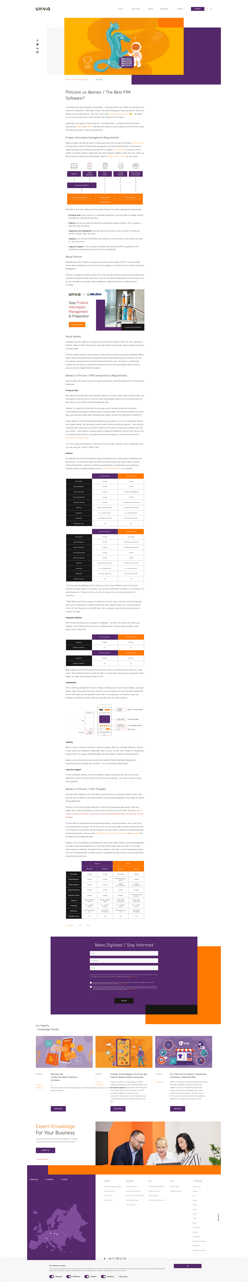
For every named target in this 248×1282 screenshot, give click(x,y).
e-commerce (119, 149)
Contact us (45, 1150)
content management (119, 833)
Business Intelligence (153, 1195)
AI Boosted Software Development (156, 1186)
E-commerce (70, 925)
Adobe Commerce (197, 1186)
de (211, 9)
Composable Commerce (109, 1191)
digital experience (103, 833)
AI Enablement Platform (131, 1186)
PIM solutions (138, 143)
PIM (80, 925)
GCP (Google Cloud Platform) (199, 1250)
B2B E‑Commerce (108, 1195)
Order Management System (132, 1200)
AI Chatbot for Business (153, 1191)
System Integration (175, 1186)
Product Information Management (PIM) (135, 1195)
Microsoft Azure (196, 1246)
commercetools (196, 1227)
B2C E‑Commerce (108, 1200)
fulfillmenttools (196, 1236)
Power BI (195, 1214)
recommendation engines (111, 468)
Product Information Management (77, 80)
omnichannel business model (77, 438)
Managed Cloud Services (176, 1191)
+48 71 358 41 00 (117, 1258)
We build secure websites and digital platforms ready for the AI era (112, 1187)
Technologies (198, 1181)
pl (207, 9)
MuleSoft (195, 1209)
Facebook (37, 40)
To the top (219, 1216)
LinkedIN (37, 48)
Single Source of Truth (117, 156)
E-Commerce (159, 1082)
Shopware (195, 1200)
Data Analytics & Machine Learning (156, 1200)
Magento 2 (195, 1191)
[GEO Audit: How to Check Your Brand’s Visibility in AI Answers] (64, 1054)
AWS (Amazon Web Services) (199, 1241)
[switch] (68, 1276)
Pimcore (89, 126)
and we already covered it (119, 114)
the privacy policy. (134, 976)
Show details (123, 1277)
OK (188, 1266)
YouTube (37, 44)
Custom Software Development (133, 1191)
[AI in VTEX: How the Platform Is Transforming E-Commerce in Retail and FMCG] (184, 1054)
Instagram (37, 52)
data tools (135, 833)
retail (88, 925)
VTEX (194, 1195)
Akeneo (80, 126)
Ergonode (195, 1232)
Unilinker (195, 1205)
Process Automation (130, 1205)
